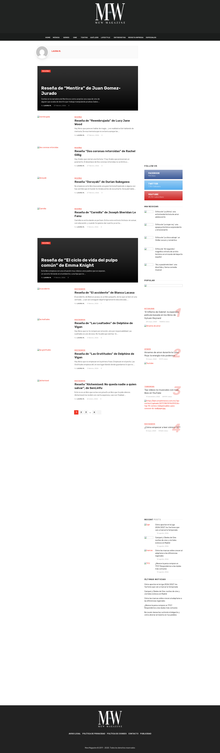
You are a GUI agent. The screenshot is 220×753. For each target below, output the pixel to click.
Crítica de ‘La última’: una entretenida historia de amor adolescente (167, 214)
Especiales (151, 37)
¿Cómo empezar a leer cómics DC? (162, 427)
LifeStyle (105, 37)
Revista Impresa (135, 37)
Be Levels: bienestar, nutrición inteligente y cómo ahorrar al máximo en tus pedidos (162, 613)
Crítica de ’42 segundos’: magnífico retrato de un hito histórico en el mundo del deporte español (169, 253)
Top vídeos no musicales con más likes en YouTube (161, 391)
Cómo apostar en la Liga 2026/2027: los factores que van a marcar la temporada (167, 527)
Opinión (147, 349)
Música (56, 37)
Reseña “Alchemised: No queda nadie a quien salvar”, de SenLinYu (105, 386)
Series (66, 37)
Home (47, 37)
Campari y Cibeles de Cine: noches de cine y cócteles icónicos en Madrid (165, 540)
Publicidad (145, 734)
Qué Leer (94, 37)
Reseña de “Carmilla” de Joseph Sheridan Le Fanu (105, 214)
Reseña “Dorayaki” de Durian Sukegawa (101, 181)
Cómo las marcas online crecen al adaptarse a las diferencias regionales (168, 553)
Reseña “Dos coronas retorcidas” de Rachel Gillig (104, 153)
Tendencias (149, 386)
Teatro (84, 37)
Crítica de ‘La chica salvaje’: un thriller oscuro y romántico (167, 238)
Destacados (79, 289)
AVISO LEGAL (75, 734)
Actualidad (149, 308)
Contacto (133, 734)
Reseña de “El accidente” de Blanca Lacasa (104, 292)
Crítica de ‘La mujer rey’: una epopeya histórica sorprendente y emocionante (168, 227)
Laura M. (56, 51)
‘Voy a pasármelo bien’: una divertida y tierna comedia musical (166, 267)
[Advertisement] (163, 121)
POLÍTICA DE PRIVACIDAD (93, 734)
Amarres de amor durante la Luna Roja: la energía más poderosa (161, 354)
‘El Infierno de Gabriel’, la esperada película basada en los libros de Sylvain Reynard (161, 315)
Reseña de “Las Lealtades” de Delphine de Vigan (103, 325)
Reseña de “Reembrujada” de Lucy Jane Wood (102, 122)
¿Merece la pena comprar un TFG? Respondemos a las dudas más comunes (168, 566)
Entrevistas (120, 37)
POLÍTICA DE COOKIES (117, 734)
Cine (75, 37)
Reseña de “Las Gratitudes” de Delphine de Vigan (104, 355)
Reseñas (46, 71)
